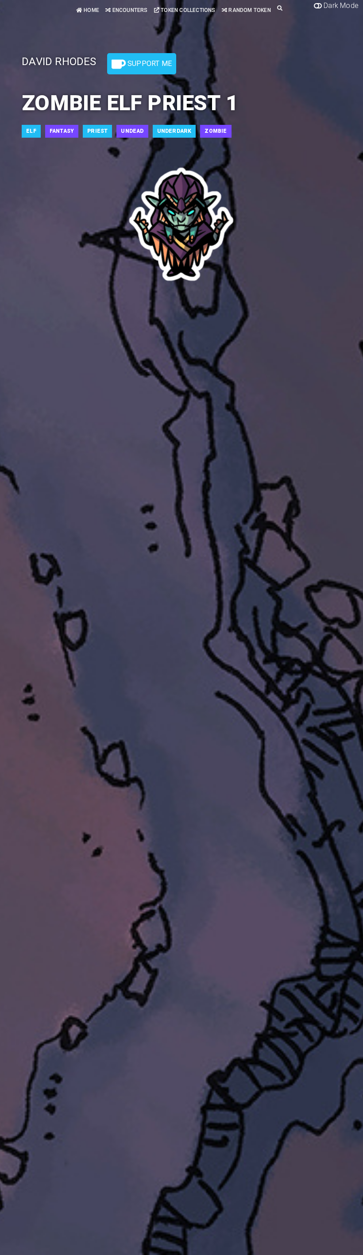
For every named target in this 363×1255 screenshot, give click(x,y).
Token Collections (187, 10)
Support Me (149, 63)
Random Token (249, 10)
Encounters (129, 10)
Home (90, 10)
